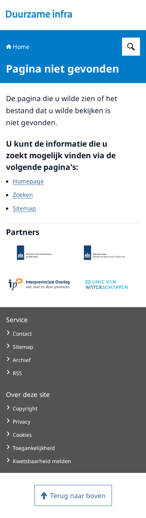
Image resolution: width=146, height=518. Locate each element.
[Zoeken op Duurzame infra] (131, 47)
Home (21, 46)
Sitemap (24, 208)
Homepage (28, 181)
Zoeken (23, 195)
